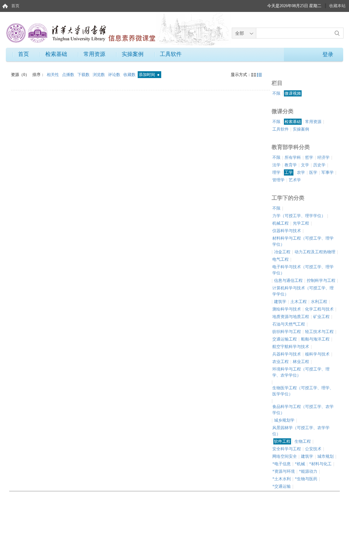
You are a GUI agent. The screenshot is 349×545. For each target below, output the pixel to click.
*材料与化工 (320, 463)
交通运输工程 (284, 339)
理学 (276, 172)
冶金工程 (282, 251)
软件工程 (282, 441)
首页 (15, 5)
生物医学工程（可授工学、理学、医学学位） (303, 390)
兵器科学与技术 (286, 354)
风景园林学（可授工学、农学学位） (301, 430)
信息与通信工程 (288, 280)
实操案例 (132, 54)
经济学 (323, 157)
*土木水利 (281, 478)
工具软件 (171, 54)
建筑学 (280, 301)
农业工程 (280, 361)
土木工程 (298, 301)
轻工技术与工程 (319, 331)
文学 (305, 165)
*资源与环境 (283, 471)
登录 (327, 54)
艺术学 (295, 180)
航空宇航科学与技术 (290, 346)
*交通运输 (281, 486)
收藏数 (130, 74)
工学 (289, 172)
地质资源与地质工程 (290, 316)
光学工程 (301, 223)
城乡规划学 (284, 420)
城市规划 (325, 456)
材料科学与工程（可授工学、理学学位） (303, 241)
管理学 (278, 180)
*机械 (300, 463)
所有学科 (293, 157)
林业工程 (301, 361)
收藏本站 (337, 5)
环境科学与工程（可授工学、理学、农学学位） (301, 372)
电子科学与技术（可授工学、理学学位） (303, 269)
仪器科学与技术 (286, 230)
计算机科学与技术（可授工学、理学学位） (303, 291)
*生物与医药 (306, 478)
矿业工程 (321, 316)
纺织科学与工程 (286, 331)
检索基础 (56, 54)
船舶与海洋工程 (315, 339)
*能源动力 (308, 471)
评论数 (114, 74)
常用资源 (94, 54)
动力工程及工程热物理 (314, 251)
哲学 (309, 157)
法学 (276, 165)
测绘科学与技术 (286, 309)
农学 (301, 172)
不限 (276, 93)
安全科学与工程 (286, 448)
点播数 (68, 74)
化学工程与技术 (319, 309)
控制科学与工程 (321, 280)
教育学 (291, 165)
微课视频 (293, 93)
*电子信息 (281, 463)
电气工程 (280, 259)
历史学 (319, 165)
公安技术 (313, 448)
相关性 (53, 74)
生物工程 (302, 441)
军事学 (327, 172)
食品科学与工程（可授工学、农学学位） (303, 409)
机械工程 (280, 223)
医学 (313, 172)
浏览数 (99, 74)
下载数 (84, 74)
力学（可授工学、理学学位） (298, 215)
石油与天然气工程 (288, 324)
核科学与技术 (317, 354)
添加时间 (147, 74)
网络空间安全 (284, 456)
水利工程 (319, 301)
